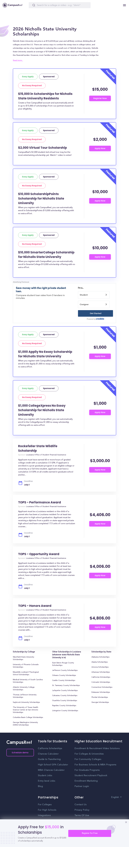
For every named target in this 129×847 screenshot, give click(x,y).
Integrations (44, 815)
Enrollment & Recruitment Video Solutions (97, 748)
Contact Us (81, 804)
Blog (40, 786)
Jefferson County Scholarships (65, 670)
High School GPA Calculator (53, 765)
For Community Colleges (88, 759)
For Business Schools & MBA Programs (95, 765)
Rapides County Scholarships (64, 706)
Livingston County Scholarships (65, 711)
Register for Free (90, 833)
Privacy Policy (82, 810)
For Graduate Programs (87, 770)
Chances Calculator (48, 754)
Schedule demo (20, 752)
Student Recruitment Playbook (91, 775)
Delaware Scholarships (100, 692)
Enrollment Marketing (86, 781)
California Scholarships (100, 677)
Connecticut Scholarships (101, 687)
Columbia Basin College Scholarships (28, 717)
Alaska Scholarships (99, 662)
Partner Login (82, 786)
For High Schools (47, 810)
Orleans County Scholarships (64, 675)
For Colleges (45, 804)
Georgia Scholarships (100, 702)
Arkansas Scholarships (100, 672)
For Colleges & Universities (89, 754)
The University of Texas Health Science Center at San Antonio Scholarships (25, 710)
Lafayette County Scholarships (65, 690)
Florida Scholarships (99, 697)
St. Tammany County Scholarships (66, 685)
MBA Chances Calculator (51, 770)
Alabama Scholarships (100, 657)
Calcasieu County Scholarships (64, 696)
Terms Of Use (82, 815)
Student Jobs (45, 775)
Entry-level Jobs (46, 781)
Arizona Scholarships (100, 667)
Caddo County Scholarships (63, 680)
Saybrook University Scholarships (26, 702)
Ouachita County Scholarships (64, 701)
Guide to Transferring (49, 759)
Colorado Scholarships (100, 682)
